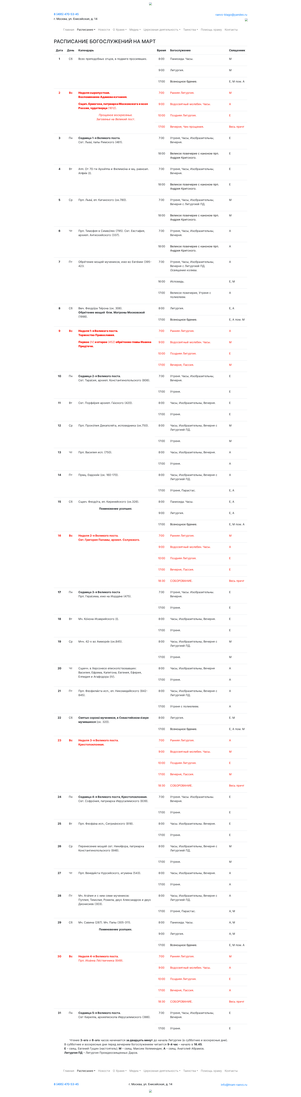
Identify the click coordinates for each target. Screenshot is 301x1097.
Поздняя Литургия (183, 115)
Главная (68, 29)
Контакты (231, 29)
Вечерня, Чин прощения (186, 126)
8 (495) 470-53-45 (66, 14)
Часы (206, 104)
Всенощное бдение (183, 81)
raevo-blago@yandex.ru (231, 14)
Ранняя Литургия (182, 740)
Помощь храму (211, 29)
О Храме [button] (119, 29)
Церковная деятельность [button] (161, 29)
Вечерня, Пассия (181, 990)
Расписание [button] (85, 29)
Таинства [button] (189, 29)
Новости (104, 29)
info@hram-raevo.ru (234, 1084)
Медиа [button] (133, 29)
